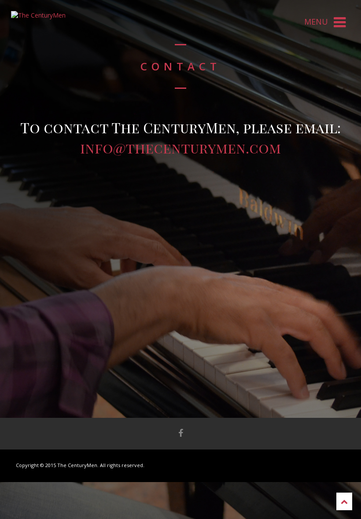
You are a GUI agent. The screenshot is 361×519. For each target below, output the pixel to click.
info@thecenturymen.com (180, 147)
